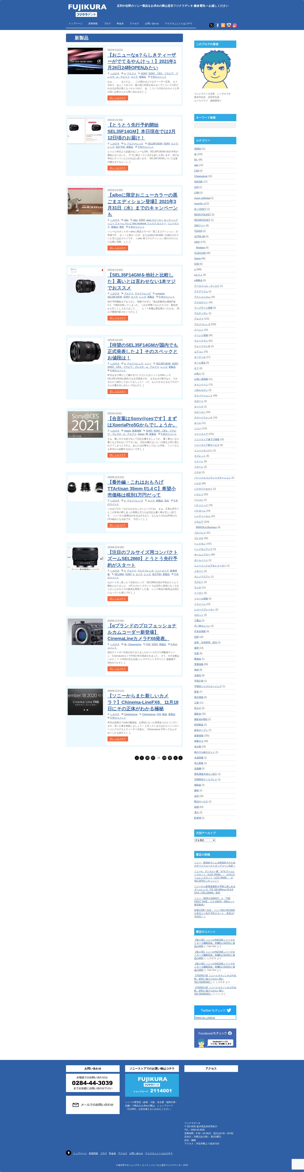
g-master (160, 293)
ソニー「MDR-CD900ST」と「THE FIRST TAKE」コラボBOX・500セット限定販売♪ (214, 901)
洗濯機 (197, 768)
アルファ (131, 73)
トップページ (75, 23)
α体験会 (198, 280)
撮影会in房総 (200, 719)
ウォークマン (201, 340)
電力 (196, 812)
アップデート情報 (203, 307)
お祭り (197, 373)
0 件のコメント (158, 77)
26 (147, 757)
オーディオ (200, 357)
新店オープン (201, 730)
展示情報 (198, 697)
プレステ (198, 538)
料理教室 (198, 724)
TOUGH (198, 231)
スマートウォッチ (203, 417)
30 (170, 757)
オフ (196, 368)
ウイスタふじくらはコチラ (178, 23)
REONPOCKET (202, 220)
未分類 (197, 746)
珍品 (166, 500)
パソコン (198, 499)
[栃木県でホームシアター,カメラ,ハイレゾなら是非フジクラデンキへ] (87, 14)
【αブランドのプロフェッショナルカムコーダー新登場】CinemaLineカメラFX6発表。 (142, 632)
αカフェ (198, 275)
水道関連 (198, 757)
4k (125, 644)
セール (197, 423)
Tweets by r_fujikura (205, 1017)
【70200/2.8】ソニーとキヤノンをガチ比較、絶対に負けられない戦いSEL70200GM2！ (215, 978)
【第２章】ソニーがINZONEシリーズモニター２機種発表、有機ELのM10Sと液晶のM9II (214, 943)
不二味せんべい (202, 626)
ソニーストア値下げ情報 (206, 439)
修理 (196, 648)
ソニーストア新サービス (206, 445)
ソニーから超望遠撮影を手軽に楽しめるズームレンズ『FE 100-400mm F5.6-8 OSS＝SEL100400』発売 (214, 889)
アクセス (134, 23)
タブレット (200, 456)
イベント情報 (201, 335)
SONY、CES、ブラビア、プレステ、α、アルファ (133, 367)
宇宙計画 (198, 681)
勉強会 (197, 659)
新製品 (142, 77)
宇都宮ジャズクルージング (208, 686)
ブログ (107, 23)
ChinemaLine (134, 644)
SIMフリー (199, 225)
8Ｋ (196, 159)
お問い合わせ (152, 23)
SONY (144, 73)
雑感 (196, 807)
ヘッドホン (200, 543)
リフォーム (200, 604)
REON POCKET (202, 214)
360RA (197, 148)
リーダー (198, 593)
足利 (196, 796)
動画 (164, 714)
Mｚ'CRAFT (200, 209)
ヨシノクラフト (202, 576)
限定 (121, 227)
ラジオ (197, 587)
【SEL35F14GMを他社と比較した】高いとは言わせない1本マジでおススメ (141, 281)
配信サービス (201, 801)
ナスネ (197, 472)
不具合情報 (200, 631)
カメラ (134, 77)
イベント (198, 329)
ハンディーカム (202, 516)
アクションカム (202, 297)
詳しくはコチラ (118, 98)
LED (196, 187)
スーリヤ (198, 406)
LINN (196, 192)
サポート (198, 401)
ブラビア (198, 521)
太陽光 (197, 675)
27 (153, 757)
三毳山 (197, 620)
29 (164, 757)
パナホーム (200, 510)
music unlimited (202, 198)
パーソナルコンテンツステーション (212, 477)
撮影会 (197, 713)
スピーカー (200, 412)
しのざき (114, 73)
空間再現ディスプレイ (205, 779)
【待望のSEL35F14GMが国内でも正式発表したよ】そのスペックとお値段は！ (142, 351)
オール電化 (200, 362)
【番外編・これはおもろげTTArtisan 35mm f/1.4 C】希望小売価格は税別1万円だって (141, 488)
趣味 (196, 790)
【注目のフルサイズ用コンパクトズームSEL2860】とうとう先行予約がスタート (142, 559)
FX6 (148, 644)
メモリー (198, 571)
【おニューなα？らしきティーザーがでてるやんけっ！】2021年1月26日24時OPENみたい (141, 61)
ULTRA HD (199, 236)
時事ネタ (198, 741)
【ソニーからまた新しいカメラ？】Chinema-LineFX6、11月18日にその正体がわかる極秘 (142, 702)
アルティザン (201, 313)
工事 (196, 702)
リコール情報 (201, 598)
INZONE (198, 181)
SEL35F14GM (155, 143)
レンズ (110, 147)
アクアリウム (201, 291)
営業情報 (198, 664)
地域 (196, 669)
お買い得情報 (201, 379)
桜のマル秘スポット (204, 752)
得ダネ (197, 708)
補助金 (197, 785)
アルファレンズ (135, 143)
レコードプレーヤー (204, 609)
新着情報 (93, 23)
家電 (196, 691)
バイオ (197, 483)
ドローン (198, 467)
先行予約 (120, 147)
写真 (196, 653)
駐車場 (197, 818)
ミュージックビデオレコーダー (210, 565)
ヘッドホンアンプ (203, 549)
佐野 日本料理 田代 (205, 642)
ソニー (147, 363)
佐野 (196, 637)
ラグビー (198, 582)
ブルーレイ (200, 532)
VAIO (197, 242)
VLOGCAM (200, 253)
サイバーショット (203, 395)
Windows (200, 247)
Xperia (127, 430)
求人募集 (198, 763)
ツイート (198, 461)
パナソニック (201, 505)
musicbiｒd (200, 203)
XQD (196, 264)
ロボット (198, 615)
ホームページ (201, 560)
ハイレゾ (198, 494)
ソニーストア (162, 570)
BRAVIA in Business (206, 527)
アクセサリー (201, 302)
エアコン (198, 351)
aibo (126, 220)
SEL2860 (119, 574)
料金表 (120, 23)
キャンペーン (201, 384)
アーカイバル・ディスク (206, 286)
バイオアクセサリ (203, 489)
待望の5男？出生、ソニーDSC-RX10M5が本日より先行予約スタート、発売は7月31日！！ (214, 913)
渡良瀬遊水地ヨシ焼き (205, 774)
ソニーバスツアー (203, 450)
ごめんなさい (201, 390)
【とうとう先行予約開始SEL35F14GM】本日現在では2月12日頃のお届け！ (141, 131)
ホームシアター (202, 554)
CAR (196, 170)
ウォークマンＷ (202, 346)
